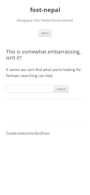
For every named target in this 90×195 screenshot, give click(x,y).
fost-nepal (45, 10)
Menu (45, 33)
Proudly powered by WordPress (28, 133)
